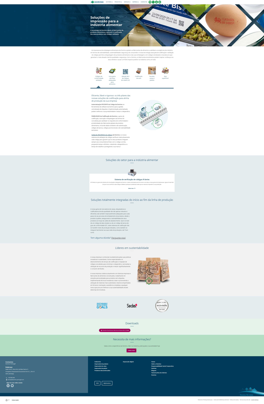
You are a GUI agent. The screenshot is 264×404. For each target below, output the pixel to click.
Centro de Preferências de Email (221, 399)
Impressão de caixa (100, 366)
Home (153, 362)
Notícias (153, 368)
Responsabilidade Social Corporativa (162, 366)
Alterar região (15, 400)
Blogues (153, 370)
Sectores (109, 2)
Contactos (144, 2)
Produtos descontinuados (102, 370)
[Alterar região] (159, 2)
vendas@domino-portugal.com (16, 379)
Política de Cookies (234, 399)
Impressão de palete (101, 368)
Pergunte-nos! (118, 237)
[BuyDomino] (150, 2)
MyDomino (107, 383)
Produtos (118, 2)
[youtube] (12, 385)
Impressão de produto (101, 364)
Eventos (153, 375)
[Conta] (156, 2)
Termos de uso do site (245, 399)
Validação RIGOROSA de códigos (102, 135)
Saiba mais (131, 188)
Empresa (135, 2)
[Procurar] (153, 2)
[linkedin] (8, 385)
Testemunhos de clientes (159, 373)
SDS (97, 383)
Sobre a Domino (156, 364)
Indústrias (98, 362)
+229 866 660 (11, 377)
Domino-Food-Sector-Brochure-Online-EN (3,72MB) (116, 330)
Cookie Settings (254, 399)
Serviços (126, 2)
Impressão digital (128, 362)
